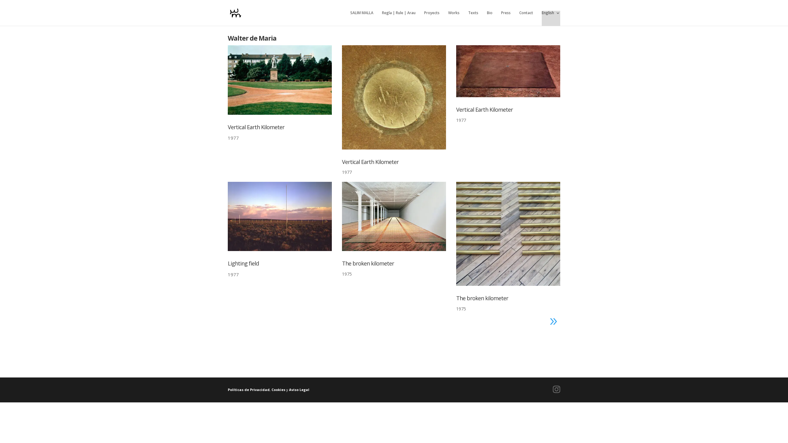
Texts (473, 13)
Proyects (432, 13)
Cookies (278, 389)
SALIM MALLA (361, 13)
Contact (526, 13)
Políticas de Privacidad (249, 389)
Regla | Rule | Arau (399, 13)
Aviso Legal (299, 389)
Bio (489, 13)
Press (506, 13)
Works (454, 13)
